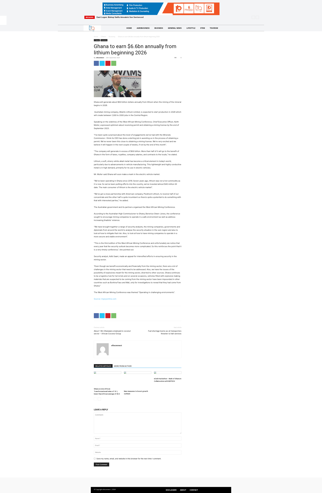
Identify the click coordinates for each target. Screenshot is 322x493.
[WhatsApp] (113, 63)
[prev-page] (95, 398)
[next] (257, 17)
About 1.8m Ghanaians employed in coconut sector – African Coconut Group (112, 332)
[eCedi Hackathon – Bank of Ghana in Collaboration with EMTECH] (167, 374)
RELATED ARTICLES (103, 366)
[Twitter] (102, 63)
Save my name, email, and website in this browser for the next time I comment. (128, 459)
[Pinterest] (107, 63)
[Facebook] (96, 63)
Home (96, 36)
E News (103, 36)
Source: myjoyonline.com (105, 299)
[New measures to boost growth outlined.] (137, 380)
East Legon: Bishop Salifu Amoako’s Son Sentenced (120, 17)
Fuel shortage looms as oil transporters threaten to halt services (164, 332)
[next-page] (99, 398)
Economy (112, 36)
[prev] (253, 17)
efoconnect (100, 58)
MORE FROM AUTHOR (123, 366)
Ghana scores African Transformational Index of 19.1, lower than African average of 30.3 (107, 391)
